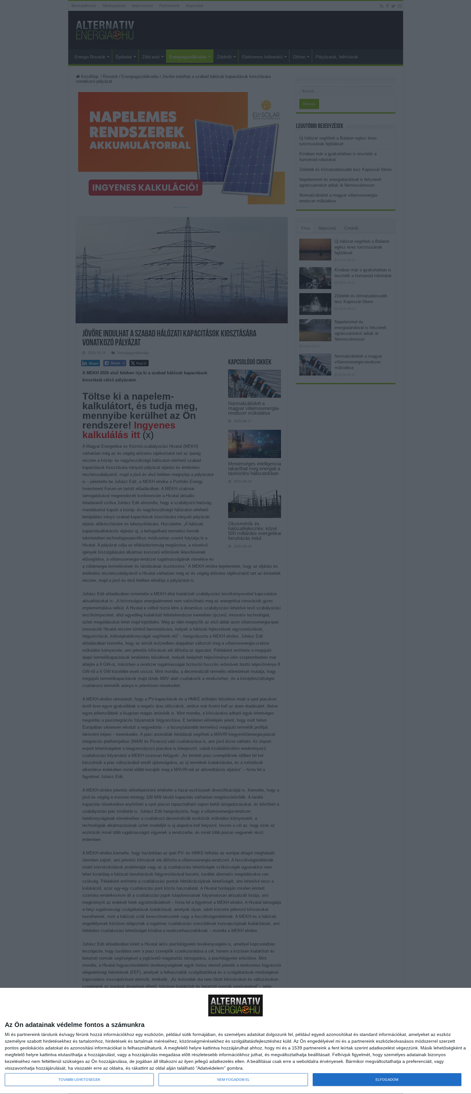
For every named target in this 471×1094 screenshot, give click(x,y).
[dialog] (235, 1041)
